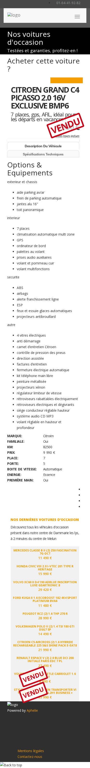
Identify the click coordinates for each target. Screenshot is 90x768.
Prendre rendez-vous (66, 80)
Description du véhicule (43, 146)
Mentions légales (31, 751)
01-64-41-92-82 (67, 2)
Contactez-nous (30, 756)
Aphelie (32, 710)
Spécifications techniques (43, 154)
